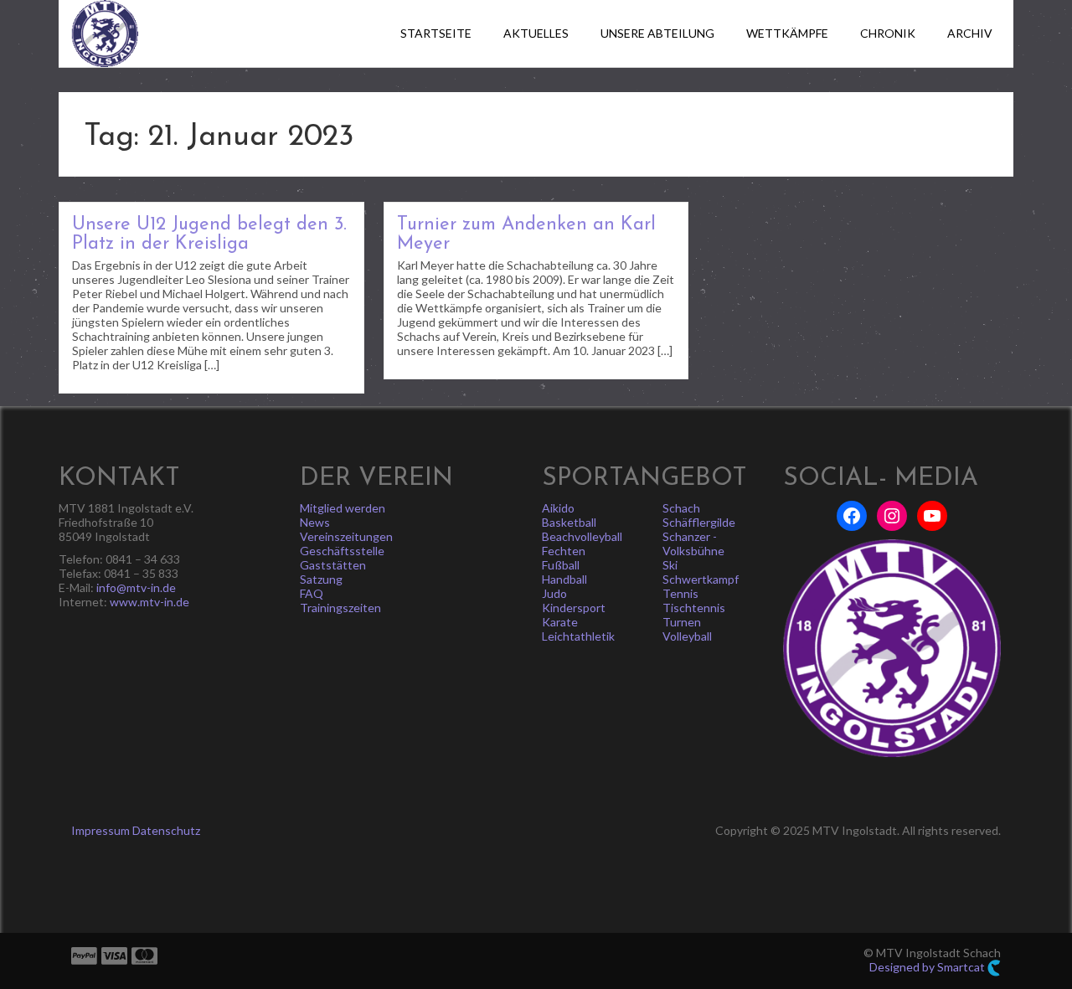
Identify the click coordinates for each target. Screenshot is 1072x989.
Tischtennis (693, 607)
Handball (564, 579)
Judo (554, 593)
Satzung (321, 579)
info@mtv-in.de (136, 587)
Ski (670, 565)
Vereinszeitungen (346, 536)
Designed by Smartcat (928, 967)
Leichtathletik (578, 636)
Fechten (563, 550)
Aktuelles (536, 33)
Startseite (436, 33)
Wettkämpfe (787, 33)
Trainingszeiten (340, 607)
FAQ (311, 593)
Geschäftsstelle (342, 550)
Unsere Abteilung (657, 33)
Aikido (558, 508)
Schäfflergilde (698, 522)
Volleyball (687, 636)
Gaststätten (333, 565)
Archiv (969, 33)
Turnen (681, 622)
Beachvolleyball (582, 536)
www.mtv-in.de (149, 602)
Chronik (887, 33)
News (315, 522)
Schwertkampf (700, 579)
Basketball (569, 522)
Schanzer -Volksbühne (693, 543)
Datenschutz (166, 830)
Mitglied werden (342, 508)
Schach (681, 508)
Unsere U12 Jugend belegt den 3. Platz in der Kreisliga (209, 234)
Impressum (100, 830)
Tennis (680, 593)
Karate (560, 622)
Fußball (561, 565)
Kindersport (574, 607)
